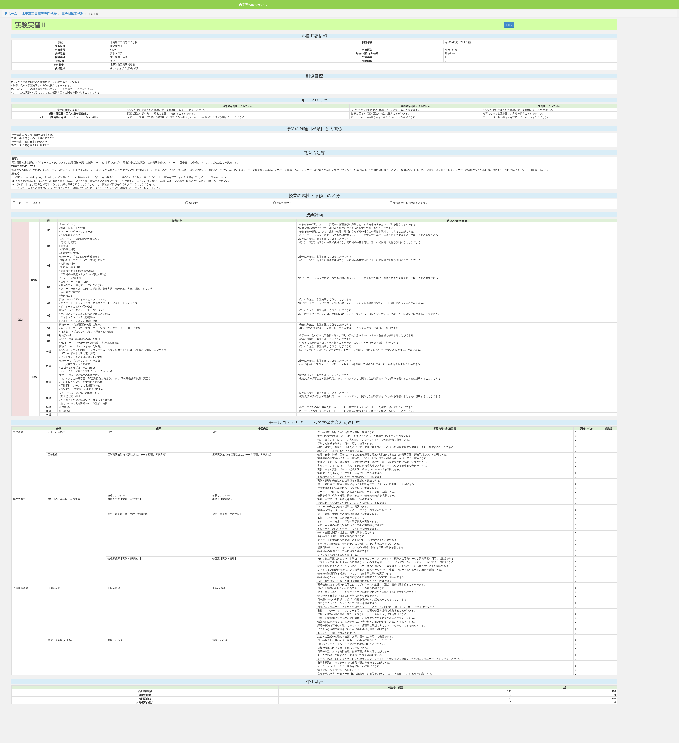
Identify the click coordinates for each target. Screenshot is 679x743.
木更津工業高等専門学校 (39, 13)
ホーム (12, 13)
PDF (508, 24)
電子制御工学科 (72, 13)
